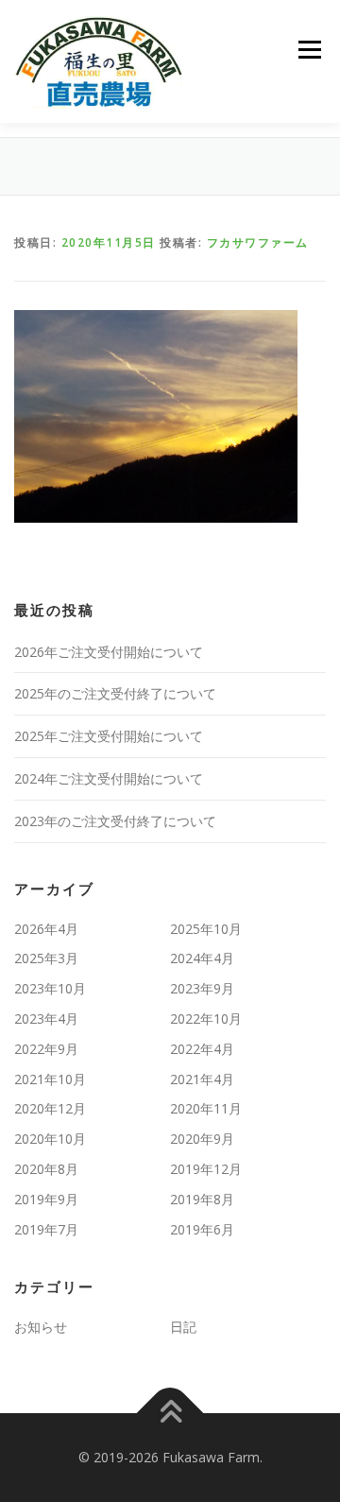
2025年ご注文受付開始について (108, 736)
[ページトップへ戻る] (170, 1413)
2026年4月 (46, 929)
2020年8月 (46, 1169)
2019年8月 (202, 1199)
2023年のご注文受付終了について (115, 821)
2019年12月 (206, 1169)
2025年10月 (206, 929)
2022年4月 (202, 1049)
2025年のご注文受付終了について (115, 693)
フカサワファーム (258, 242)
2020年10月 (50, 1139)
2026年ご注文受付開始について (108, 652)
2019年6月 (202, 1229)
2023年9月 (202, 988)
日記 (183, 1327)
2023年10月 (50, 988)
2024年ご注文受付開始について (108, 778)
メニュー (309, 50)
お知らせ (40, 1327)
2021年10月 (50, 1079)
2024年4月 (202, 958)
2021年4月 (202, 1079)
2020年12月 (50, 1108)
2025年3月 (46, 958)
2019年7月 (46, 1229)
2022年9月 (46, 1049)
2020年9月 (202, 1139)
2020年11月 (206, 1108)
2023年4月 (46, 1018)
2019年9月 (46, 1199)
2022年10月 (206, 1018)
